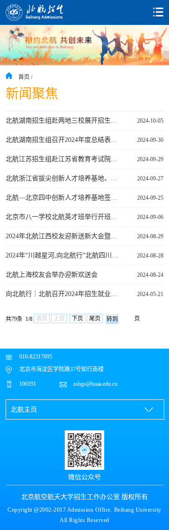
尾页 (94, 318)
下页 (77, 318)
